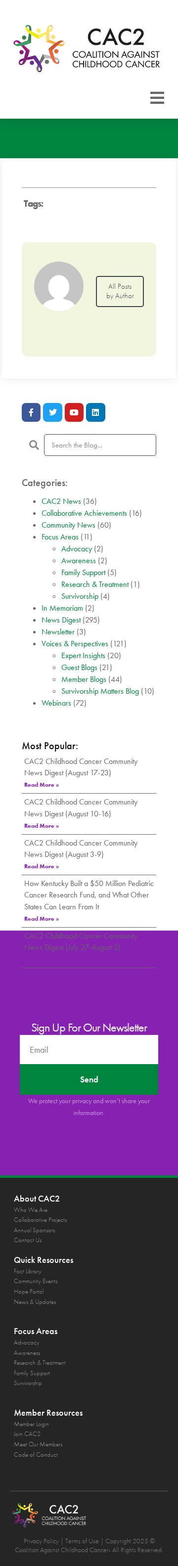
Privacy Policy (41, 1540)
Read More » (41, 785)
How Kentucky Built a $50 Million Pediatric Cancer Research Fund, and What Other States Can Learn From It (89, 894)
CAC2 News (61, 501)
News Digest (61, 620)
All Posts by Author (120, 291)
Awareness (78, 560)
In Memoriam (62, 608)
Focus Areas (60, 537)
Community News (68, 525)
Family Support (83, 572)
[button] (157, 98)
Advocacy (76, 548)
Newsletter (58, 631)
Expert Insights (83, 655)
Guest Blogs (79, 667)
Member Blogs (83, 679)
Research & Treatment (95, 584)
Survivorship (79, 596)
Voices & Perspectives (75, 643)
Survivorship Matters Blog (100, 691)
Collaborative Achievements (84, 513)
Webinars (56, 703)
